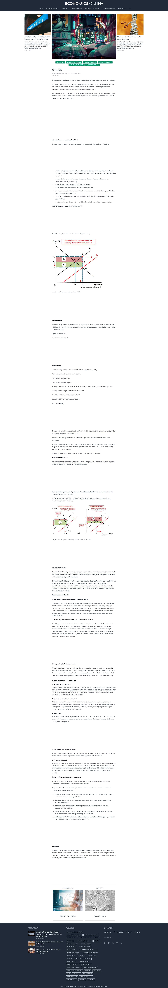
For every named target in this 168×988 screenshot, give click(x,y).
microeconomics (85, 964)
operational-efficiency (73, 967)
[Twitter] (109, 943)
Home (41, 8)
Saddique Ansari (57, 73)
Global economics (84, 947)
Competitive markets (105, 62)
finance (97, 941)
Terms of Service (118, 932)
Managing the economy (83, 958)
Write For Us (121, 8)
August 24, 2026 (40, 938)
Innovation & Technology (90, 953)
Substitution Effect (68, 916)
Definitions (65, 8)
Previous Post (68, 888)
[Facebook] (105, 943)
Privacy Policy (107, 932)
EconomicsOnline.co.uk (93, 986)
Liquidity (69, 958)
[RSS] (121, 943)
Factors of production (76, 65)
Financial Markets (72, 944)
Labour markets (92, 956)
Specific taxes (100, 916)
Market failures (84, 961)
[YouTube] (113, 943)
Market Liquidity (72, 964)
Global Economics (76, 8)
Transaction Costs (86, 976)
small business (87, 973)
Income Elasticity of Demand (88, 950)
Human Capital (71, 950)
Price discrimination (90, 967)
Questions (97, 970)
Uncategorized (71, 979)
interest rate (71, 956)
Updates (82, 979)
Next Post (100, 888)
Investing (81, 956)
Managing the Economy (92, 8)
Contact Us (137, 932)
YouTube (90, 979)
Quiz (68, 973)
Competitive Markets (109, 8)
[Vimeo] (117, 943)
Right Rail (76, 973)
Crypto (96, 938)
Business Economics (52, 8)
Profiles (87, 970)
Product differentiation (74, 970)
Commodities (71, 938)
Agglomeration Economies (75, 932)
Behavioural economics (74, 62)
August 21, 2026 (40, 946)
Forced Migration (87, 944)
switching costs (72, 976)
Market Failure (71, 961)
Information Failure (92, 65)
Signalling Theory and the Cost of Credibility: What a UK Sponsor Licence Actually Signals (49, 934)
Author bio (55, 75)
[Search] (130, 8)
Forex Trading (71, 947)
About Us (128, 932)
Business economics (90, 62)
